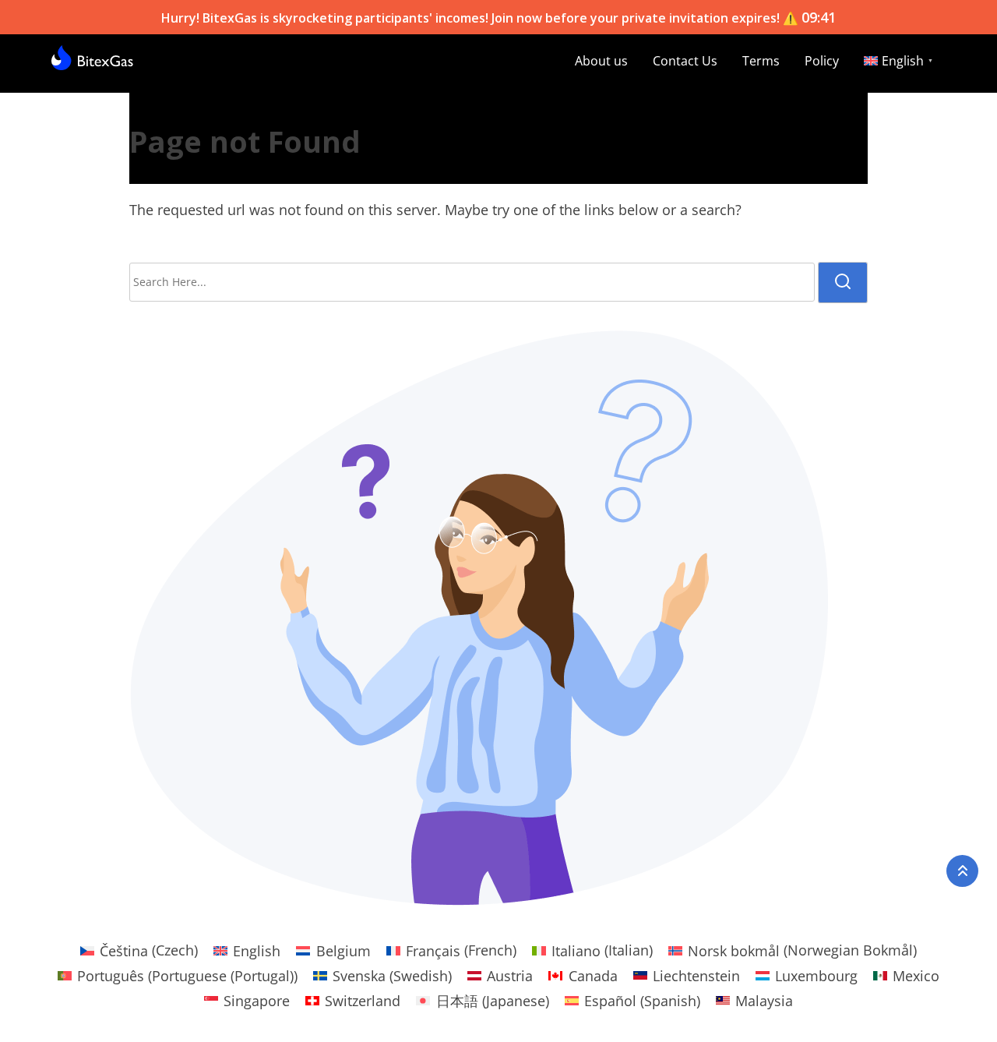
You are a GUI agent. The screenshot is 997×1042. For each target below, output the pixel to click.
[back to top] (962, 871)
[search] (843, 282)
